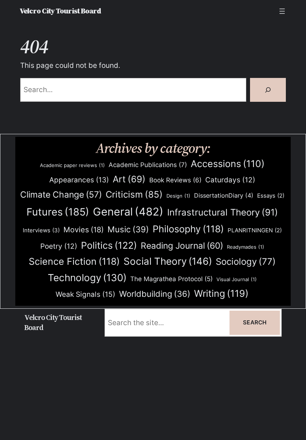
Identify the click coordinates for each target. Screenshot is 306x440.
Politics (109, 245)
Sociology (246, 261)
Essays (270, 195)
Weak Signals (85, 294)
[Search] (268, 90)
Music (128, 229)
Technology (87, 277)
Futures (57, 212)
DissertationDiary (223, 195)
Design (178, 196)
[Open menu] (282, 11)
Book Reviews (175, 180)
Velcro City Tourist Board (60, 11)
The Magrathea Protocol (171, 279)
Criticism (134, 194)
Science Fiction (74, 261)
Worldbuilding (154, 294)
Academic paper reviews (72, 165)
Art (129, 179)
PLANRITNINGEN (255, 230)
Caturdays (230, 180)
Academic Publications (148, 165)
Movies (83, 229)
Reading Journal (182, 245)
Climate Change (61, 194)
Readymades (245, 247)
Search (254, 322)
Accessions (228, 163)
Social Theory (168, 261)
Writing (221, 293)
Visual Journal (236, 279)
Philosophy (188, 229)
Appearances (79, 180)
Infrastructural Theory (222, 212)
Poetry (58, 246)
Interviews (41, 230)
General (128, 211)
